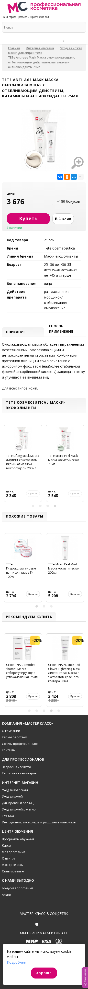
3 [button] (47, 505)
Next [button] (81, 465)
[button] (85, 977)
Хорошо (44, 972)
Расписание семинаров (19, 773)
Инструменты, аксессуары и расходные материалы (39, 822)
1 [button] (33, 505)
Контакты (8, 750)
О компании (11, 731)
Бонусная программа (17, 888)
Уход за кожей (71, 48)
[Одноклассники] (67, 177)
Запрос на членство (16, 767)
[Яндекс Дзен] (37, 923)
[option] (23, 465)
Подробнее (16, 962)
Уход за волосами (15, 790)
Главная (14, 48)
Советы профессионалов (20, 744)
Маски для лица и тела (25, 53)
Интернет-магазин (40, 48)
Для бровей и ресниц (17, 803)
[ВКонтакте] (60, 177)
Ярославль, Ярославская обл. (33, 17)
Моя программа (13, 852)
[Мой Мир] (74, 177)
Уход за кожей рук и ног (19, 809)
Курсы (6, 845)
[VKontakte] (50, 923)
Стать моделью (13, 871)
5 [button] (58, 710)
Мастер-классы (12, 865)
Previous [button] (6, 465)
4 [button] (55, 505)
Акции (6, 894)
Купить (33, 594)
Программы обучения (18, 839)
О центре (8, 858)
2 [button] (40, 505)
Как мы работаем (14, 737)
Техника (8, 816)
